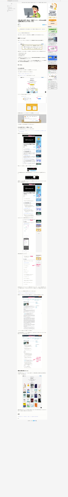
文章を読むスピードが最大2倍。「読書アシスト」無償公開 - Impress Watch (28, 416)
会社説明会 (40, 2)
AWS (24, 2)
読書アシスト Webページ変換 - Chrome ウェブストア (25, 73)
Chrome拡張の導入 (10, 7)
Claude (27, 2)
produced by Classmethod (15, 0)
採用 (45, 2)
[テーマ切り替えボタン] (60, 0)
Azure (34, 2)
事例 (44, 2)
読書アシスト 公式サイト (23, 75)
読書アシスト (20, 42)
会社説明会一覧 (53, 86)
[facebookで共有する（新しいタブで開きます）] (44, 24)
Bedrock (29, 2)
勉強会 (42, 2)
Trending (23, 2)
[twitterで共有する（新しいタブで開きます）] (45, 24)
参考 (7, 11)
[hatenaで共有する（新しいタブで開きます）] (33, 420)
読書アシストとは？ (9, 5)
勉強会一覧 (52, 88)
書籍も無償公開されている (10, 10)
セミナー (37, 2)
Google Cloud (32, 2)
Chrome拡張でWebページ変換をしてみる (12, 9)
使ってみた (8, 6)
